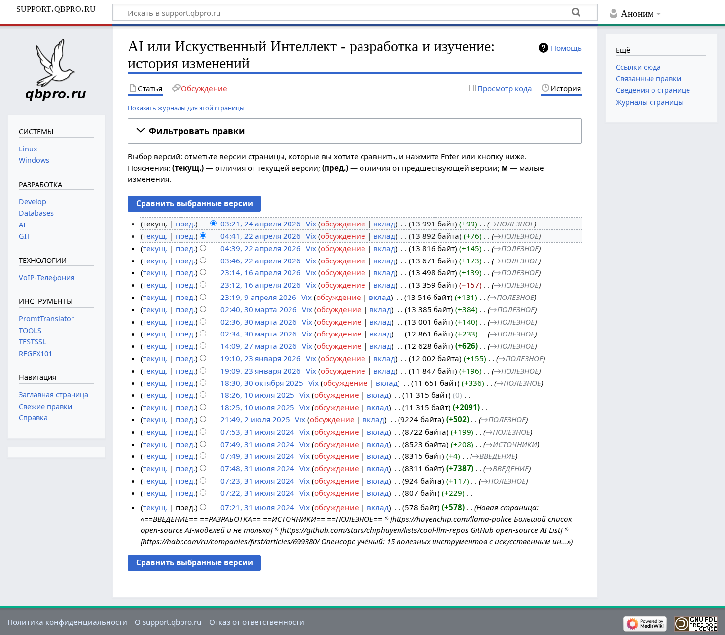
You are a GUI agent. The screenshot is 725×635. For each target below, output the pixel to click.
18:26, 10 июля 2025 (257, 395)
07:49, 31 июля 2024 (257, 444)
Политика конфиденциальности (67, 622)
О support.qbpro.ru (168, 622)
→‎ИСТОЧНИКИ (511, 444)
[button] (355, 130)
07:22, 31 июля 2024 (257, 493)
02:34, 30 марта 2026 (258, 333)
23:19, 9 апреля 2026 (258, 297)
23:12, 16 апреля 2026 (260, 285)
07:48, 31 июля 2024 (257, 468)
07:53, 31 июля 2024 (257, 432)
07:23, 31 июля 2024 (257, 481)
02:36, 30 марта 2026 (258, 322)
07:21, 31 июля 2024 (257, 507)
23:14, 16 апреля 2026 (260, 272)
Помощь (566, 48)
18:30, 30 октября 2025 (261, 383)
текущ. (155, 236)
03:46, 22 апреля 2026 (260, 260)
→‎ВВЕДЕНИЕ (493, 456)
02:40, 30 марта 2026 (258, 309)
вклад (384, 223)
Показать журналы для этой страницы (186, 107)
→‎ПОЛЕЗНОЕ (511, 223)
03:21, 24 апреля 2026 (260, 223)
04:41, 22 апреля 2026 (260, 236)
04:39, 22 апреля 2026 (260, 248)
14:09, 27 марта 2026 (258, 346)
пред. (185, 223)
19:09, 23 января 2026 (260, 370)
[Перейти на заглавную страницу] (56, 70)
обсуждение (343, 223)
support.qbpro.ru (56, 8)
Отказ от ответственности (256, 622)
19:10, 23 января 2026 (260, 358)
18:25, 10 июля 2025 (257, 407)
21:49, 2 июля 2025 (255, 419)
